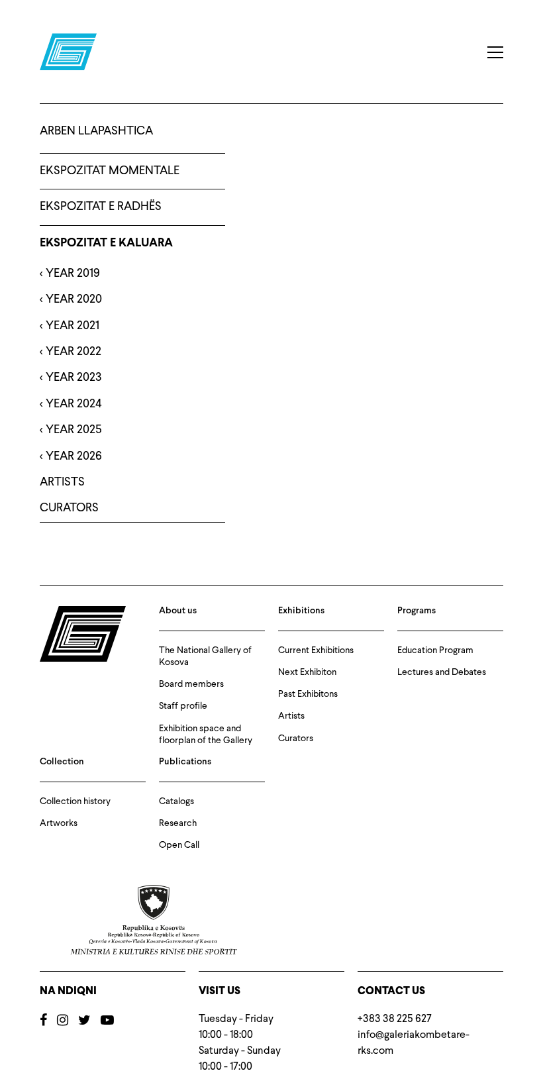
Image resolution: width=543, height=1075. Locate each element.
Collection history (75, 801)
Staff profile (183, 706)
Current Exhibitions (316, 650)
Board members (191, 684)
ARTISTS (62, 482)
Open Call (179, 845)
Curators (295, 738)
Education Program (435, 650)
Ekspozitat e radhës (101, 207)
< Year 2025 (71, 430)
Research (178, 823)
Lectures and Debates (441, 672)
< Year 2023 (71, 378)
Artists (291, 716)
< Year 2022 (70, 352)
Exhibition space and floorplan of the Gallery (205, 734)
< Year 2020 (71, 299)
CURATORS (69, 508)
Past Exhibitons (308, 694)
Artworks (58, 823)
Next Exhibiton (307, 672)
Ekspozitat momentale (109, 171)
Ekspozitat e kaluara (106, 243)
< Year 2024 (71, 404)
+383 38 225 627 (395, 1019)
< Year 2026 (71, 456)
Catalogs (176, 801)
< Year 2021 (69, 326)
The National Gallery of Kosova (205, 656)
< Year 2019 (70, 274)
